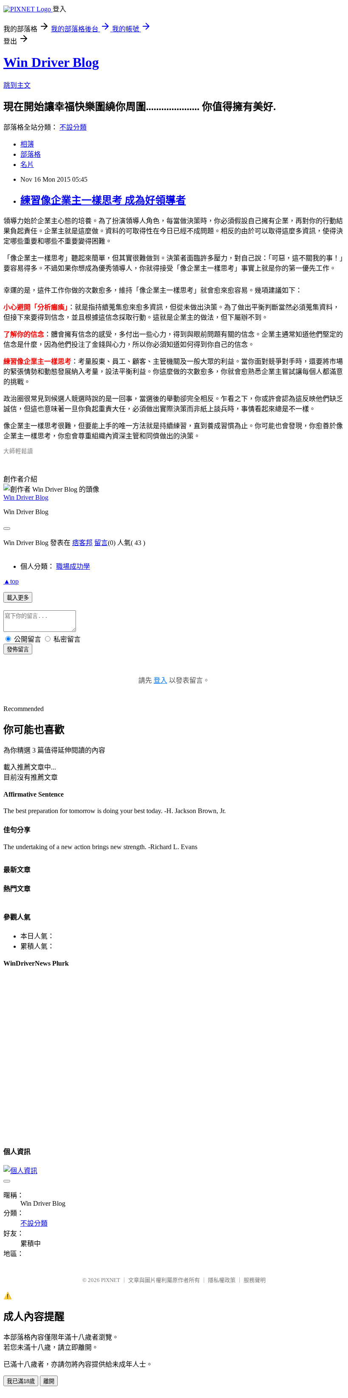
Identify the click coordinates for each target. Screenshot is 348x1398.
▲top (11, 581)
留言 (101, 542)
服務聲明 (255, 1280)
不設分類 (73, 127)
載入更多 (18, 598)
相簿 (27, 144)
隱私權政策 (222, 1280)
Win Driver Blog (51, 62)
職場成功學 (73, 566)
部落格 (30, 154)
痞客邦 (82, 542)
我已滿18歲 (21, 1381)
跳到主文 (17, 85)
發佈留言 (18, 649)
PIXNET (110, 1280)
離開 (48, 1381)
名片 (27, 164)
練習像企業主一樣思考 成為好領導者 (103, 200)
